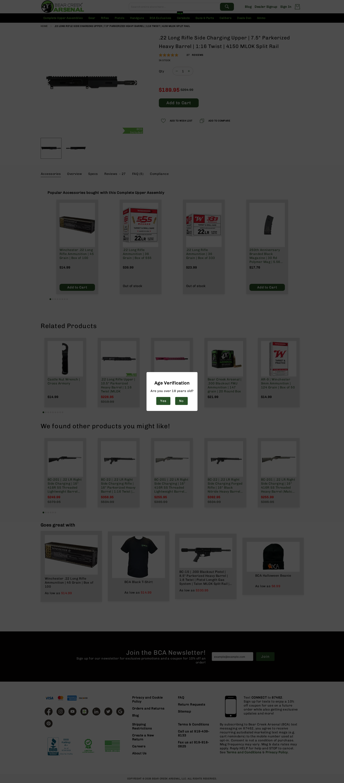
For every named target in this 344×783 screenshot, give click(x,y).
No (181, 401)
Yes (163, 401)
